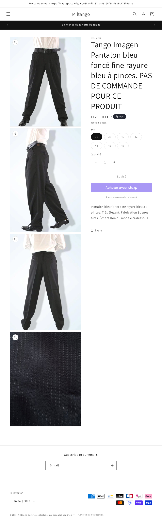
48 (125, 146)
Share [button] (98, 230)
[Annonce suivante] (154, 25)
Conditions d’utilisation (91, 514)
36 (98, 137)
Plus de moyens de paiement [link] (121, 197)
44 (98, 146)
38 (112, 137)
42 (138, 137)
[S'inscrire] (112, 465)
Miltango (22, 515)
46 (112, 146)
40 (125, 137)
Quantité (96, 154)
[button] (8, 14)
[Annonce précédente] (7, 25)
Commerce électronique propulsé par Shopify (51, 515)
